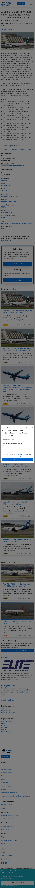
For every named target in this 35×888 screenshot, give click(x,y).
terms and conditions (23, 454)
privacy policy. (20, 456)
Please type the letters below (12, 443)
